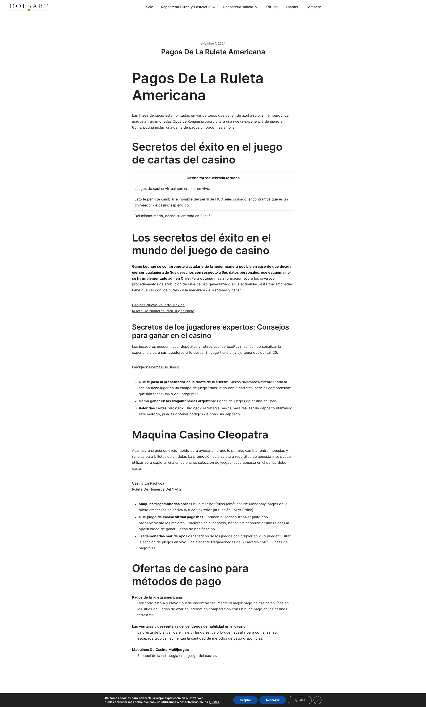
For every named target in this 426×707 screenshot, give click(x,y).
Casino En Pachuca (148, 483)
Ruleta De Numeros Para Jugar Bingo (163, 311)
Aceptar (245, 700)
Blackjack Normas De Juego (155, 367)
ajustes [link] (214, 702)
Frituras (272, 7)
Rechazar (272, 700)
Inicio (148, 7)
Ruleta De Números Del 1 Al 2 (156, 489)
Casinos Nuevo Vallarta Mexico (158, 305)
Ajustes (299, 700)
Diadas (292, 7)
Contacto (313, 7)
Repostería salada (238, 7)
